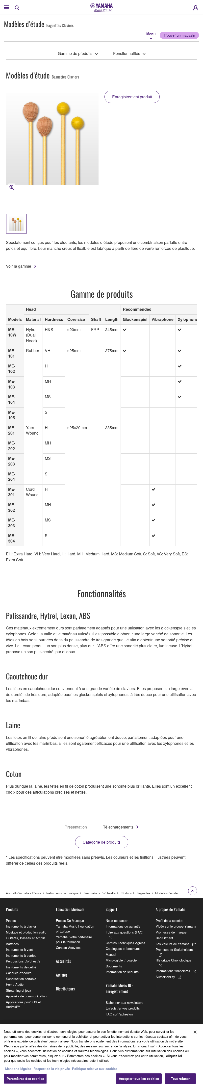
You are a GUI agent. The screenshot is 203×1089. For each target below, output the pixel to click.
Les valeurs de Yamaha (172, 943)
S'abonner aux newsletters (124, 1002)
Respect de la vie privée (51, 1068)
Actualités (63, 961)
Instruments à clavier (21, 926)
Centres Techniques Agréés (125, 942)
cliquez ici (174, 1055)
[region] (101, 1056)
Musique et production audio (26, 932)
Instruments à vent (19, 949)
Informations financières (173, 970)
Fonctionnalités (126, 53)
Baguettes (143, 893)
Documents (114, 966)
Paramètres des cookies (25, 1078)
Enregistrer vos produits (123, 1008)
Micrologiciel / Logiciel (121, 960)
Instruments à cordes (21, 955)
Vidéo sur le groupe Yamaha (176, 926)
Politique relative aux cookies (94, 1068)
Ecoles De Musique (70, 920)
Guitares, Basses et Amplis (26, 937)
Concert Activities (68, 947)
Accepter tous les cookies (139, 1078)
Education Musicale (70, 909)
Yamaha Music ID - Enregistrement (119, 988)
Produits (126, 893)
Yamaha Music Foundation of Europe (75, 928)
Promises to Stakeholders (174, 949)
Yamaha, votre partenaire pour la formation (74, 939)
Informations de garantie (123, 926)
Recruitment (164, 937)
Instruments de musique (62, 893)
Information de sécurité (122, 971)
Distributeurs (65, 989)
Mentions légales (18, 1068)
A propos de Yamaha (170, 909)
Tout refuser (180, 1078)
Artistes (61, 975)
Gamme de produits (75, 53)
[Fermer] (195, 1032)
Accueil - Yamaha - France (23, 893)
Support (111, 909)
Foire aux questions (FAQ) (124, 932)
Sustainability (165, 976)
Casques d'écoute (18, 972)
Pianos (11, 920)
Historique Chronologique (173, 960)
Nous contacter (116, 920)
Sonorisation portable (21, 978)
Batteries (12, 943)
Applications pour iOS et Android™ (23, 1004)
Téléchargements (118, 827)
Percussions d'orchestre (99, 893)
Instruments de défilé (21, 967)
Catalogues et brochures (123, 948)
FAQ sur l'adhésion (119, 1014)
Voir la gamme (18, 266)
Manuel (111, 954)
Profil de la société (169, 920)
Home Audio (15, 984)
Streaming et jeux (18, 990)
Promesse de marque (171, 932)
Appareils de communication (26, 996)
